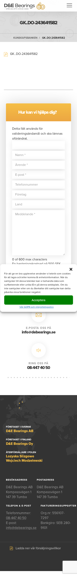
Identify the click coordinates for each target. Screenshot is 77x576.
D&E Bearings (24, 6)
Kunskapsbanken (25, 37)
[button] (71, 269)
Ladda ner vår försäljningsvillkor (38, 548)
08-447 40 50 (38, 367)
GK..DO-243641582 (53, 37)
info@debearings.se (38, 332)
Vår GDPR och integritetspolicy (37, 306)
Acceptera (38, 300)
